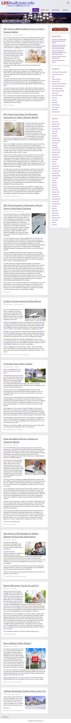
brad (15, 120)
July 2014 (54, 222)
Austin (16, 445)
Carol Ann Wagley (19, 35)
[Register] (60, 29)
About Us (65, 10)
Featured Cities (56, 81)
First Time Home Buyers (23, 354)
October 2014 (55, 215)
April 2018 (54, 145)
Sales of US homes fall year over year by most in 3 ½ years (18, 677)
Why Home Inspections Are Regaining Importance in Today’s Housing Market (59, 46)
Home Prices (18, 196)
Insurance (7, 292)
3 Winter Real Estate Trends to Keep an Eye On (24, 691)
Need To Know (56, 104)
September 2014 (56, 217)
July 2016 (54, 180)
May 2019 (54, 133)
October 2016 (55, 173)
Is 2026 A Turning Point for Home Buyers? (22, 301)
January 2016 (55, 194)
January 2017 (55, 168)
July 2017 (54, 161)
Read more (7, 707)
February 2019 (55, 138)
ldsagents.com (35, 631)
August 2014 (55, 220)
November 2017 (56, 152)
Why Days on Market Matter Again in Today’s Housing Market (59, 41)
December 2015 (56, 196)
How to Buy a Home (9, 105)
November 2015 (56, 199)
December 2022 (56, 128)
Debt (53, 76)
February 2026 (55, 124)
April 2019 (54, 135)
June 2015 (54, 206)
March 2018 (55, 147)
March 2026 (55, 121)
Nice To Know (20, 710)
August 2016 (55, 178)
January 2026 (55, 126)
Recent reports (7, 397)
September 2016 (56, 175)
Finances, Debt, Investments (11, 354)
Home (35, 10)
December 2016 (56, 171)
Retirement (13, 634)
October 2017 (55, 154)
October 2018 (55, 142)
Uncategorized (56, 111)
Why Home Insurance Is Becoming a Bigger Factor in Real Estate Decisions (59, 52)
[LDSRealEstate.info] (17, 4)
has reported (19, 145)
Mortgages (7, 634)
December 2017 (56, 149)
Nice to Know (55, 10)
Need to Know (45, 10)
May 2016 (54, 185)
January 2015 (55, 213)
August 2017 (55, 159)
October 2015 (55, 201)
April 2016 (54, 187)
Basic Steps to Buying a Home (59, 72)
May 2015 (54, 208)
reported (12, 254)
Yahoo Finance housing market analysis (13, 53)
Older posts (5, 717)
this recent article (7, 628)
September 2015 (56, 203)
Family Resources (56, 79)
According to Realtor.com (16, 138)
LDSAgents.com (7, 83)
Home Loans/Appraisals (10, 681)
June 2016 (54, 182)
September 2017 (56, 156)
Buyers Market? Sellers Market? (17, 643)
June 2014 (54, 224)
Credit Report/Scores (10, 576)
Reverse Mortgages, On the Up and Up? (20, 585)
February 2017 (55, 166)
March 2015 (55, 210)
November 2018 (56, 140)
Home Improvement (9, 196)
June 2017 (54, 164)
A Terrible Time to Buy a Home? (17, 363)
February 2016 (55, 192)
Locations (54, 100)
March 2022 (55, 131)
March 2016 (55, 189)
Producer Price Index (25, 411)
